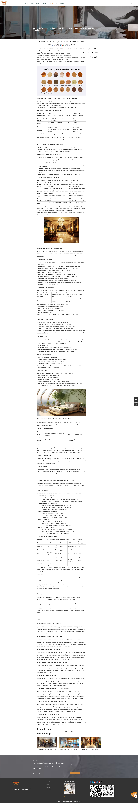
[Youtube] (95, 782)
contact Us (49, 790)
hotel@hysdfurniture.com (39, 773)
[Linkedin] (93, 782)
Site (74, 44)
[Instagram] (97, 782)
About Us (25, 3)
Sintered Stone (50, 789)
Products (32, 3)
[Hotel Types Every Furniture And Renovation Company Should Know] (91, 742)
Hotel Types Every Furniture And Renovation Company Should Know (90, 750)
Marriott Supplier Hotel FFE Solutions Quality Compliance (68, 750)
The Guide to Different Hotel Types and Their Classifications (47, 750)
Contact (62, 3)
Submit (75, 773)
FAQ (56, 3)
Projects (44, 3)
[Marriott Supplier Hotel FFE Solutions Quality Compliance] (69, 742)
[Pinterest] (99, 782)
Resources (50, 3)
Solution (38, 3)
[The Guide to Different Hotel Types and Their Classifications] (47, 742)
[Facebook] (90, 782)
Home (19, 3)
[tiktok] (101, 782)
